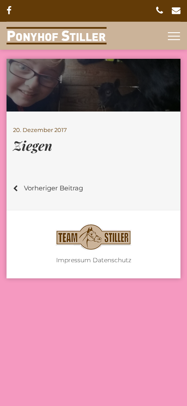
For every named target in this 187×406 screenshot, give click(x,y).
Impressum (73, 260)
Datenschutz (112, 260)
